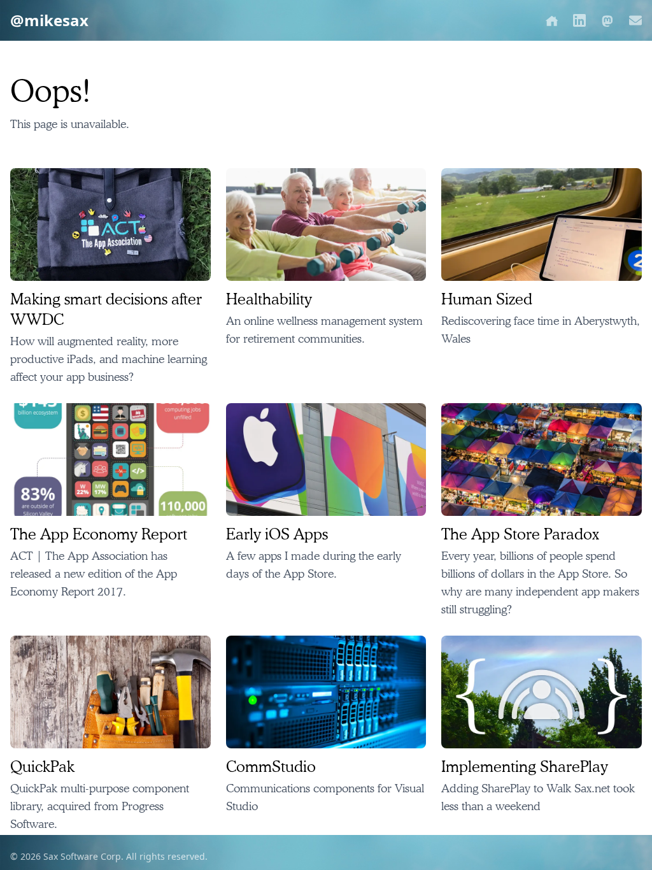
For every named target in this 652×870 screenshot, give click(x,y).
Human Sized (486, 298)
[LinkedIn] (579, 20)
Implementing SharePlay (524, 766)
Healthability (269, 298)
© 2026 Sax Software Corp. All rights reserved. (109, 856)
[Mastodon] (607, 20)
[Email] (635, 20)
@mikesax (49, 20)
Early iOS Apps (277, 533)
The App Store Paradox (520, 533)
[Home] (551, 20)
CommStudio (271, 766)
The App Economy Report (98, 533)
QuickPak (42, 766)
